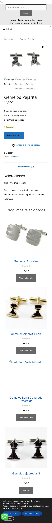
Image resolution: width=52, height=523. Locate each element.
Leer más (26, 490)
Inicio (6, 39)
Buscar (26, 13)
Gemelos (14, 39)
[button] (43, 47)
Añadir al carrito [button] (26, 278)
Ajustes (8, 518)
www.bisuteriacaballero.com (26, 20)
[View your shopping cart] (49, 27)
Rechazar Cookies (32, 513)
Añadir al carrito (14, 135)
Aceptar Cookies (11, 513)
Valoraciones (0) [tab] (26, 166)
